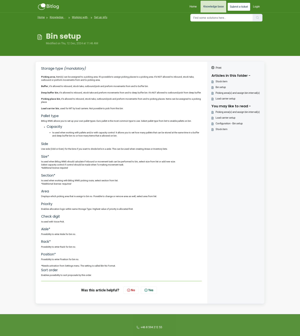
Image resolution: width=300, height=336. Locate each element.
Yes (150, 290)
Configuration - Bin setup (229, 123)
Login (256, 6)
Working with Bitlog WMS (87, 17)
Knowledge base (213, 6)
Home (193, 6)
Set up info (100, 17)
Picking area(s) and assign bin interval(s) (238, 93)
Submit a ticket (239, 6)
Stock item (221, 81)
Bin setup (221, 87)
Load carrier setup (225, 98)
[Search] (257, 18)
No (133, 290)
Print (218, 67)
